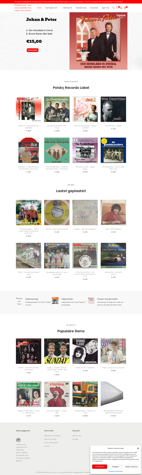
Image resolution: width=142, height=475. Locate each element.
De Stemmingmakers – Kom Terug (56, 127)
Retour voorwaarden (51, 443)
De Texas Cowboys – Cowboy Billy (57, 412)
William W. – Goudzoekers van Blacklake (29, 127)
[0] (117, 8)
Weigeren (115, 467)
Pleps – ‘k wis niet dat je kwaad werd (28, 273)
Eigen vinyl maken (50, 439)
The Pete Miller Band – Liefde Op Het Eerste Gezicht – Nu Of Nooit (57, 168)
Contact (47, 446)
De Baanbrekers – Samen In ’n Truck (85, 412)
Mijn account (76, 436)
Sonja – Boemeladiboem (113, 229)
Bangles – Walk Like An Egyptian (85, 229)
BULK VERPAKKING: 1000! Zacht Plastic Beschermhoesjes (113, 412)
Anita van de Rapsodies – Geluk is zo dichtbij (85, 127)
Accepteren (99, 467)
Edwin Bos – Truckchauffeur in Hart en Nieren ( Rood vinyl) (28, 168)
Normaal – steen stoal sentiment (57, 229)
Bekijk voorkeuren (131, 467)
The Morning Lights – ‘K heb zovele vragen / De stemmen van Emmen (29, 231)
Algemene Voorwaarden (115, 471)
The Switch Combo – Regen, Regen (85, 168)
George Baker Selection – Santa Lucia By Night (57, 273)
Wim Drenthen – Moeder (113, 126)
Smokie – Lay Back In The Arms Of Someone (28, 369)
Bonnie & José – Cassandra (85, 368)
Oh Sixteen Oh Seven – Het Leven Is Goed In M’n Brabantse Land (85, 274)
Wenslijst (75, 439)
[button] (138, 448)
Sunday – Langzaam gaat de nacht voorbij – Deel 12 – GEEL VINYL (57, 370)
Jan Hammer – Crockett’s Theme (113, 273)
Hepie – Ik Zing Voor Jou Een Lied (113, 368)
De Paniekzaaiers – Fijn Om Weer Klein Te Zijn (113, 168)
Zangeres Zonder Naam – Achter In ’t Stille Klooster (29, 412)
